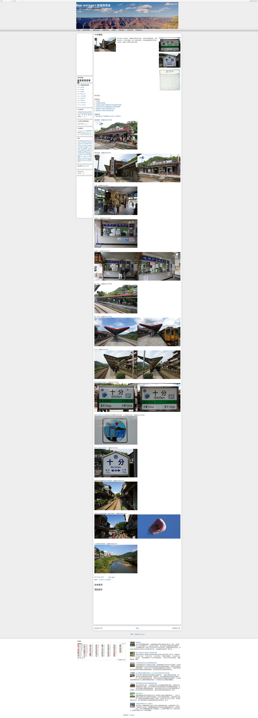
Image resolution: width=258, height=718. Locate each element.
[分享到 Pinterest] (114, 577)
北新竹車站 (139, 693)
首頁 (79, 30)
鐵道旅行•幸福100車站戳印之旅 (105, 108)
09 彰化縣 (83, 145)
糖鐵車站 (83, 132)
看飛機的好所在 (105, 30)
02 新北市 (102, 579)
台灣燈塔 (114, 30)
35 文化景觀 (83, 116)
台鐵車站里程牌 (100, 103)
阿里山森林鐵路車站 (85, 134)
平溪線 (121, 38)
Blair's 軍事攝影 (81, 89)
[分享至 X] (111, 577)
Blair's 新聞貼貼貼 (81, 100)
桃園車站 (138, 642)
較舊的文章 (176, 628)
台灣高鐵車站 (80, 131)
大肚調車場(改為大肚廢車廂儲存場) (146, 663)
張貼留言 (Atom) (140, 634)
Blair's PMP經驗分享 (82, 102)
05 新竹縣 (89, 142)
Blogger (132, 715)
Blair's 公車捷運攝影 (82, 96)
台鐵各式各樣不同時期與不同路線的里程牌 (108, 105)
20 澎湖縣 (90, 151)
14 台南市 (83, 148)
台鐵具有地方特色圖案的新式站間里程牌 (108, 107)
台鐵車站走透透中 (86, 30)
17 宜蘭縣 (87, 150)
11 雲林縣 (80, 147)
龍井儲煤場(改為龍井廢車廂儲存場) (146, 683)
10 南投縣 (89, 145)
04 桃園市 (83, 142)
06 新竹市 (80, 143)
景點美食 (90, 159)
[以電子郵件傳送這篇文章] (109, 577)
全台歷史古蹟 (130, 30)
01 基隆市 (80, 140)
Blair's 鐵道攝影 (81, 87)
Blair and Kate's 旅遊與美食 (93, 5)
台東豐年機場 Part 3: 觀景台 (144, 703)
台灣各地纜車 (121, 30)
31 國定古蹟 (81, 111)
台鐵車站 (108, 579)
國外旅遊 (83, 159)
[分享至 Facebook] (112, 577)
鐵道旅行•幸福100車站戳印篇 (104, 110)
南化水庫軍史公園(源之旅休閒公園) (146, 652)
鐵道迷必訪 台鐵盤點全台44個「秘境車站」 (109, 116)
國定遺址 (86, 159)
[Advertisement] (85, 54)
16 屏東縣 (81, 150)
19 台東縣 (84, 151)
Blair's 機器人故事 (81, 93)
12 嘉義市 (85, 147)
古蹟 (79, 124)
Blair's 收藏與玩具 (81, 98)
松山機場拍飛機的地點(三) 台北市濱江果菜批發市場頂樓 (152, 673)
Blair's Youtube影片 (82, 104)
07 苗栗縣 (85, 143)
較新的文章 (98, 628)
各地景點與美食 (139, 30)
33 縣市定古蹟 (88, 113)
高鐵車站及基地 (96, 30)
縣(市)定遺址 (84, 160)
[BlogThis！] (110, 577)
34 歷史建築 (86, 115)
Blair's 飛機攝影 (81, 91)
